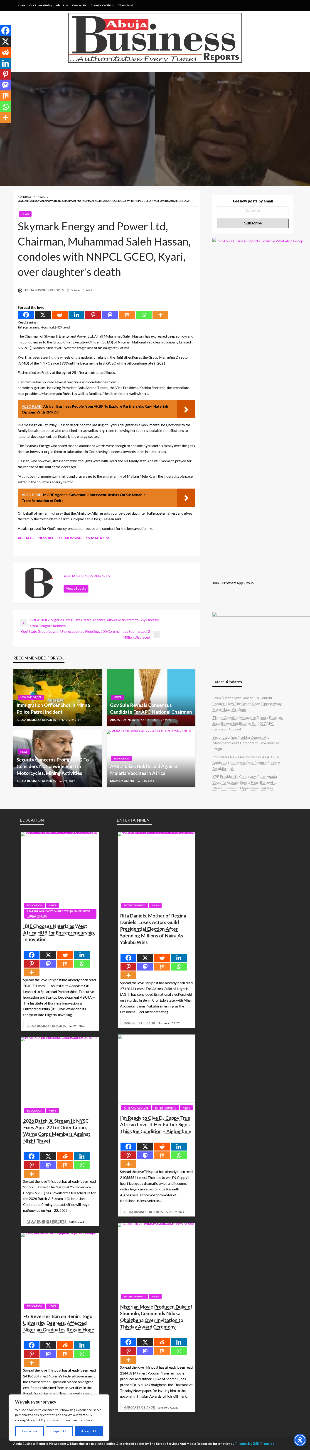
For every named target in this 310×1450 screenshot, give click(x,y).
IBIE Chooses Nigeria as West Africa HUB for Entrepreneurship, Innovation (59, 932)
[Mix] (127, 315)
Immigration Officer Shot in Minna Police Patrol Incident (53, 708)
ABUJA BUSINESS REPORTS (44, 290)
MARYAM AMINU (122, 781)
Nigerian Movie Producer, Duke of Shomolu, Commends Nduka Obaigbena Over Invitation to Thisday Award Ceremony (156, 1316)
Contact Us (79, 5)
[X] (43, 315)
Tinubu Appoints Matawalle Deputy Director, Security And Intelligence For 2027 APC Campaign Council (247, 723)
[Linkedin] (76, 315)
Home (21, 5)
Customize (29, 1431)
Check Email (125, 5)
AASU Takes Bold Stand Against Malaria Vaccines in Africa (144, 769)
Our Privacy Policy (40, 5)
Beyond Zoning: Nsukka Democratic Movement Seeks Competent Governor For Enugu (245, 743)
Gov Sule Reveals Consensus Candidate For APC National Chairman (151, 708)
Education (121, 758)
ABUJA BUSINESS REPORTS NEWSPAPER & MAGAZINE (64, 538)
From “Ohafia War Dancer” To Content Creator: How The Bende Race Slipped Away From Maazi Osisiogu (247, 703)
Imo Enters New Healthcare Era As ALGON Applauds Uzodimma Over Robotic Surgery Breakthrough (246, 763)
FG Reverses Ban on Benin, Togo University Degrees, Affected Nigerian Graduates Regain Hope (58, 1322)
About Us (62, 5)
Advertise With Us (102, 5)
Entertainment (134, 905)
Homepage (24, 196)
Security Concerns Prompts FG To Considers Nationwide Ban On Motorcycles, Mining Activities (53, 766)
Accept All (88, 1431)
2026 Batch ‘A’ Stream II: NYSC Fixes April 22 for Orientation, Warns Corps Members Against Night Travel (56, 1130)
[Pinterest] (93, 315)
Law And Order (31, 697)
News (41, 196)
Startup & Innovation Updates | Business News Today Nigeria (58, 913)
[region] (59, 1417)
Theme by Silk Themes (254, 1443)
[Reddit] (60, 315)
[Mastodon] (110, 315)
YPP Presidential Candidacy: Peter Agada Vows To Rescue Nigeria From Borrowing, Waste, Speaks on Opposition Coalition (244, 782)
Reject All (59, 1431)
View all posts (76, 588)
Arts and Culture (136, 1107)
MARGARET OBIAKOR (139, 1023)
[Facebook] (26, 315)
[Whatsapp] (144, 315)
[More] (160, 315)
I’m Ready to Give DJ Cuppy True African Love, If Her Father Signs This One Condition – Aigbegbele (155, 1124)
